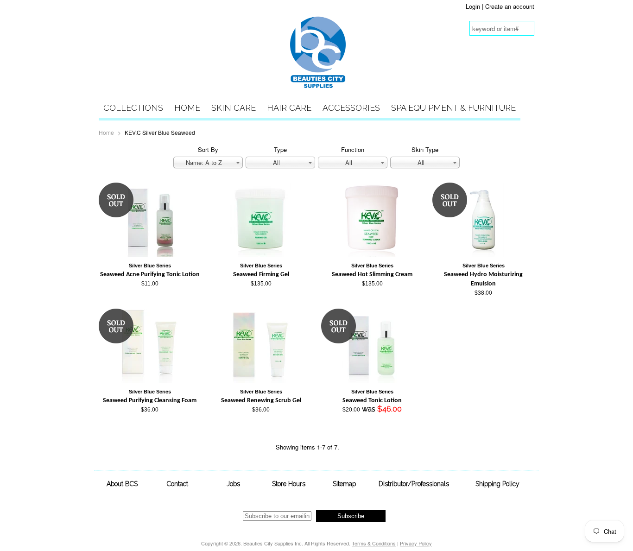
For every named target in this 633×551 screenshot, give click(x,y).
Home (187, 108)
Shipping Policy (497, 484)
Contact (177, 484)
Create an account (509, 6)
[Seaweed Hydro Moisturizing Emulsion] (483, 254)
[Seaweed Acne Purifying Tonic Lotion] (150, 254)
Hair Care (289, 108)
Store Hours (288, 484)
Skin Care (233, 108)
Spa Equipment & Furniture (453, 108)
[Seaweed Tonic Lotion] (372, 380)
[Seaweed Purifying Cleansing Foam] (149, 380)
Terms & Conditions (374, 543)
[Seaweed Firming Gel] (260, 254)
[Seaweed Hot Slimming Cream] (372, 254)
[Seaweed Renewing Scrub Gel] (260, 380)
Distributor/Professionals (414, 484)
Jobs (233, 484)
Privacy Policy (416, 543)
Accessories (351, 108)
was (372, 401)
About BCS (122, 484)
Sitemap (344, 484)
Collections (133, 108)
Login (473, 6)
